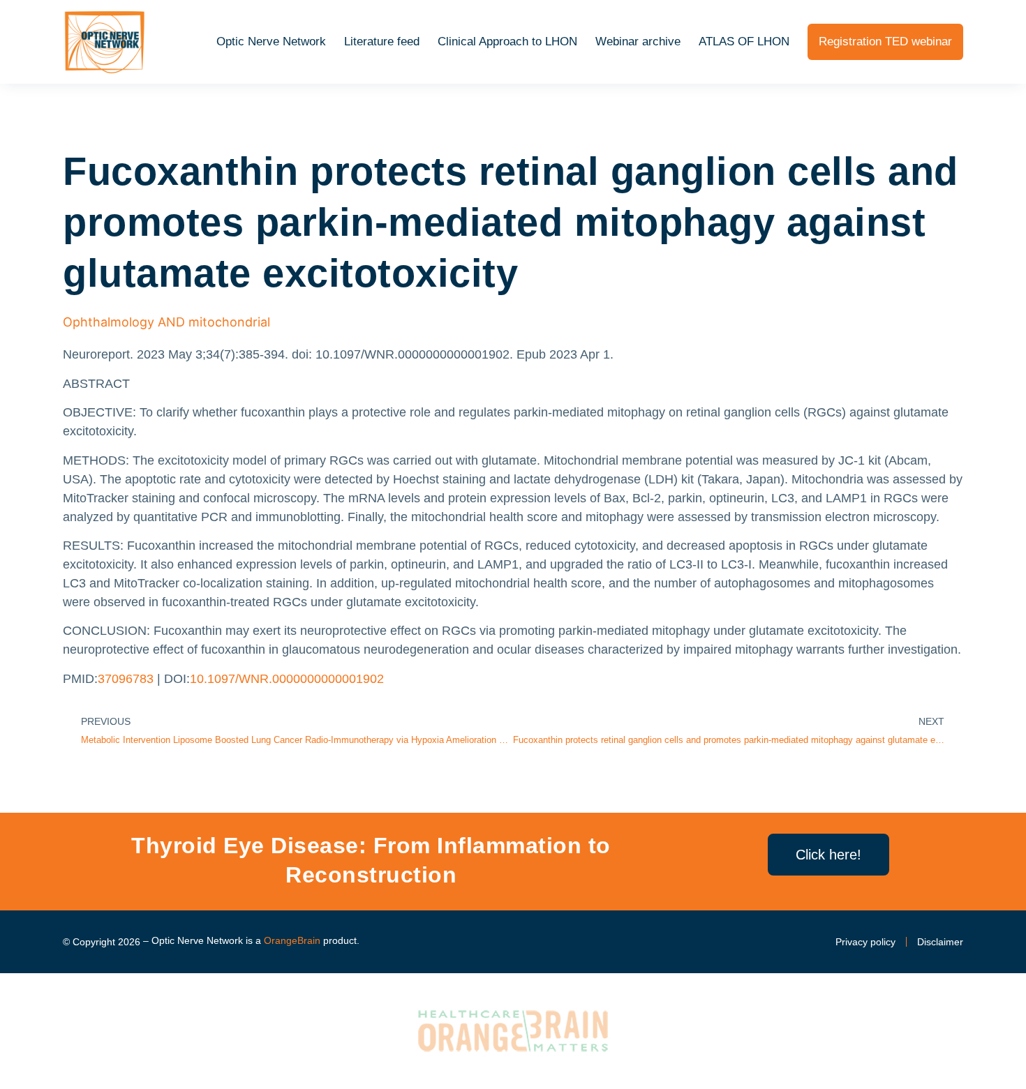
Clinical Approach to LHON (507, 41)
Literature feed (381, 41)
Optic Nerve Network (271, 41)
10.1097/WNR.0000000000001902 (287, 679)
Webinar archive (638, 41)
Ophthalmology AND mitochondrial (166, 322)
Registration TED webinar (885, 41)
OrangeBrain (292, 940)
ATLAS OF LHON (744, 41)
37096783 (126, 679)
